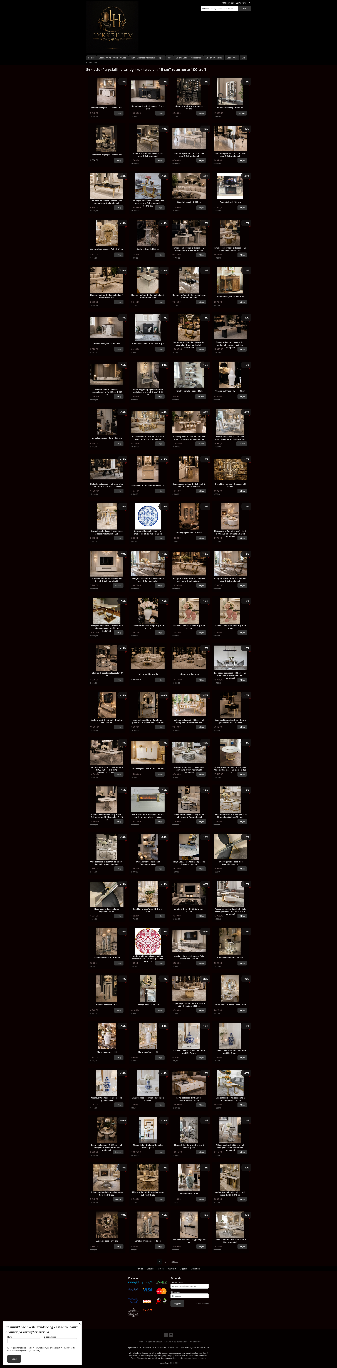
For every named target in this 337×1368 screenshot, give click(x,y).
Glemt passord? (203, 1303)
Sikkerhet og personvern (175, 1341)
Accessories (196, 57)
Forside (91, 57)
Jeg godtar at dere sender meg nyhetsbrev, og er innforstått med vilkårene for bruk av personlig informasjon (41, 1349)
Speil (161, 57)
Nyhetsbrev (195, 1341)
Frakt (141, 1341)
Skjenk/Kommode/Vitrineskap (142, 57)
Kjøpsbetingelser (154, 1341)
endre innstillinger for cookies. (195, 1358)
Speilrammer (232, 57)
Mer (243, 57)
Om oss (161, 1268)
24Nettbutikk (173, 1363)
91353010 (174, 1347)
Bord (170, 57)
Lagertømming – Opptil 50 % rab (112, 57)
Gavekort (172, 1268)
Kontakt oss (195, 1268)
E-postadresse (176, 1282)
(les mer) (36, 1350)
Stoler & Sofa (181, 57)
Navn (9, 1336)
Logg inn (183, 1268)
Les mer (176, 1358)
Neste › (175, 1261)
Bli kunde (150, 1268)
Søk (244, 8)
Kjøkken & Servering (213, 57)
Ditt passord (175, 1292)
